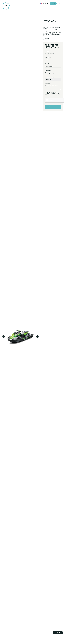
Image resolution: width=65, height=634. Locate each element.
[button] (45, 3)
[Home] (6, 6)
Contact (53, 3)
